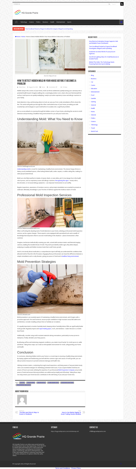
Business (45, 22)
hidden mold (41, 382)
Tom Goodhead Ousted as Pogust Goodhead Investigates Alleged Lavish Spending (49, 29)
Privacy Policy (76, 468)
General (93, 105)
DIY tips (22, 382)
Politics (38, 22)
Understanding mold (23, 169)
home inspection (53, 382)
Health (52, 22)
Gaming (93, 101)
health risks (31, 382)
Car (92, 82)
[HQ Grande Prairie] (26, 12)
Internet (93, 115)
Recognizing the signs (62, 180)
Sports (69, 22)
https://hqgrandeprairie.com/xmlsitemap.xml (65, 431)
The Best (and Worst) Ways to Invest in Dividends (29, 412)
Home (16, 22)
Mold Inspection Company (66, 370)
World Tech (94, 131)
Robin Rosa (22, 87)
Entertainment (61, 22)
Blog (92, 75)
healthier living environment (70, 256)
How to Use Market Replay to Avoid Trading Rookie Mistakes (71, 412)
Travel (93, 128)
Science (31, 22)
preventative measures (23, 385)
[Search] (122, 4)
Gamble (93, 98)
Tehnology (23, 22)
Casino (93, 85)
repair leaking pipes (45, 328)
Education (94, 88)
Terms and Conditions (62, 468)
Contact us (17, 4)
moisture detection (67, 382)
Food (92, 95)
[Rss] (109, 4)
